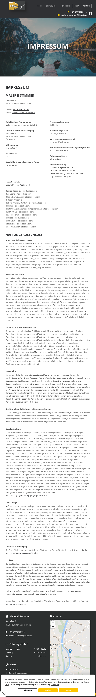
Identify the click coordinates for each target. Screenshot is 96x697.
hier (10, 536)
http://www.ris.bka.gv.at (16, 604)
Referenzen (65, 5)
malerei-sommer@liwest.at (74, 15)
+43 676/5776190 (79, 12)
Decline (48, 690)
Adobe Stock (25, 185)
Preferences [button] (55, 685)
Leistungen (51, 5)
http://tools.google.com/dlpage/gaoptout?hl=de (26, 495)
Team (76, 5)
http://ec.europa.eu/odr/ (21, 553)
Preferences (27, 690)
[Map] (70, 654)
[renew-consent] (3, 694)
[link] (51, 6)
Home (39, 5)
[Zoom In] (53, 623)
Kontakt (86, 5)
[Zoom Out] (53, 626)
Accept (68, 690)
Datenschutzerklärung (17, 673)
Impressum (13, 669)
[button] (70, 651)
